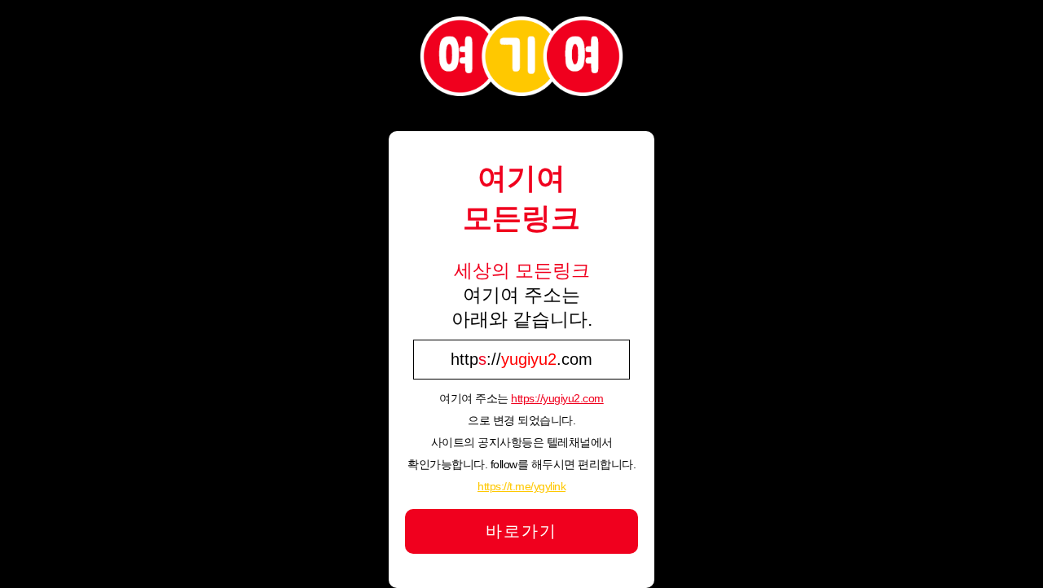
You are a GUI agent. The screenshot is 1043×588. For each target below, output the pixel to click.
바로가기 (521, 531)
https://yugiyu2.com (557, 398)
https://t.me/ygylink (521, 486)
